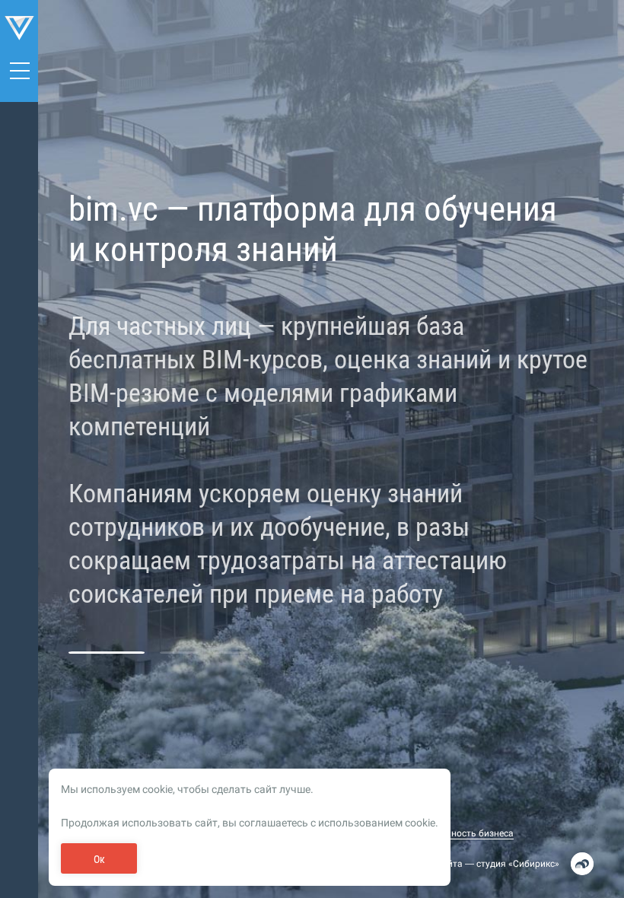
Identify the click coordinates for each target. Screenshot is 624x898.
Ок (99, 859)
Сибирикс (534, 863)
